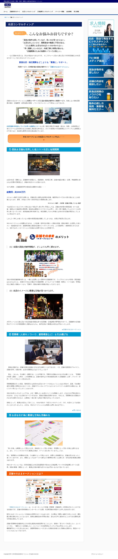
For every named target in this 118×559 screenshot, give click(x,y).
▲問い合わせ (76, 410)
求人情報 (76, 11)
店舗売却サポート (15, 11)
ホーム (6, 11)
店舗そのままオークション (59, 67)
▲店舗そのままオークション (71, 329)
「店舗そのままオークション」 (18, 507)
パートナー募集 (59, 11)
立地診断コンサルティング (45, 11)
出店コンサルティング (28, 11)
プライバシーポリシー (97, 554)
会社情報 (69, 11)
